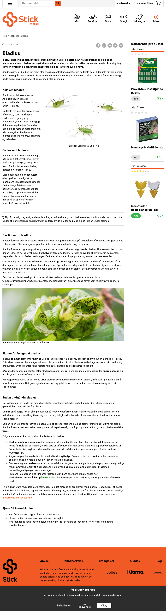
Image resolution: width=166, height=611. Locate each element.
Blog (159, 560)
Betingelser (106, 560)
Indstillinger (64, 605)
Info (136, 98)
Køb (136, 215)
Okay (104, 605)
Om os (44, 560)
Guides (135, 560)
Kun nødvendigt (85, 605)
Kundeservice (123, 3)
